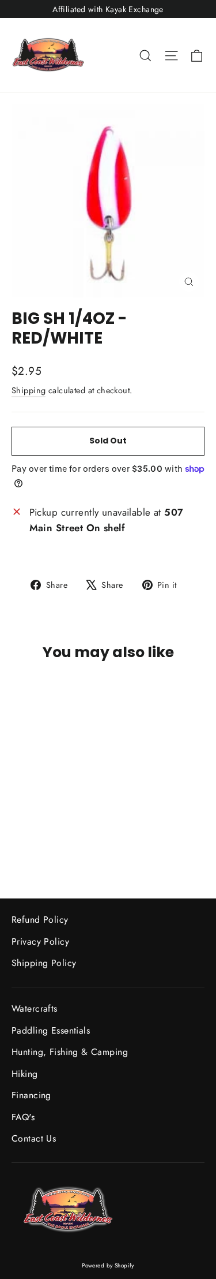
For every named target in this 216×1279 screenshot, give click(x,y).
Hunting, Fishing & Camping (70, 1051)
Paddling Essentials (51, 1030)
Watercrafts (35, 1008)
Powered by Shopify (108, 1265)
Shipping (29, 390)
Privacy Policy (40, 941)
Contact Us (34, 1138)
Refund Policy (40, 919)
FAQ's (23, 1117)
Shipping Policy (44, 962)
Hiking (25, 1073)
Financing (31, 1095)
